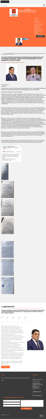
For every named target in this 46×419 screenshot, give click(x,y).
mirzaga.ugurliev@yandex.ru (37, 395)
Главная (2, 53)
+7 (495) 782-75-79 (40, 36)
